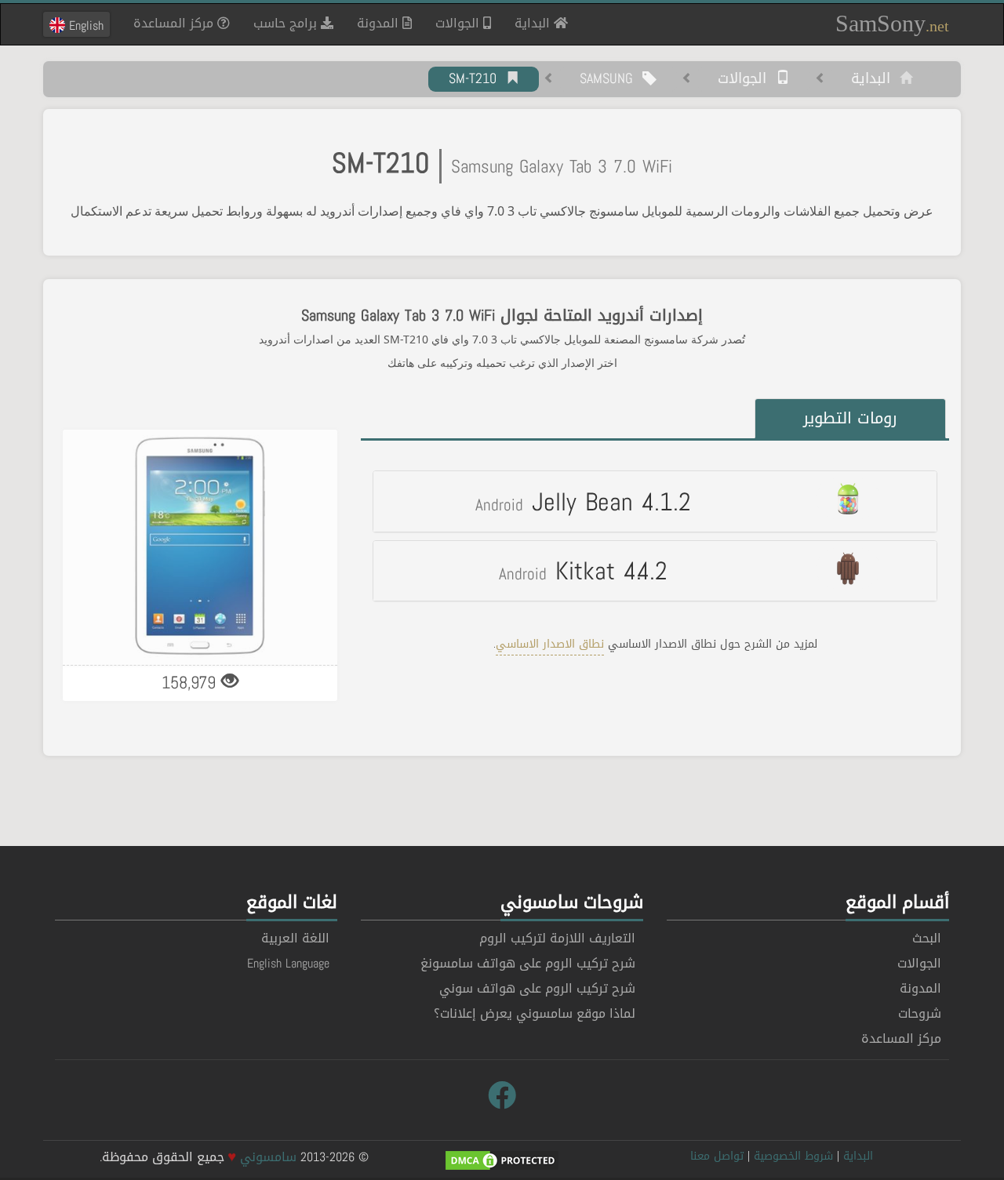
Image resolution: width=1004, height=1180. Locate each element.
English (84, 25)
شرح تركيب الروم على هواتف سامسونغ (527, 963)
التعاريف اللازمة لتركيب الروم (557, 938)
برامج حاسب (287, 23)
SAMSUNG (611, 79)
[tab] (655, 501)
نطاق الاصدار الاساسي (550, 644)
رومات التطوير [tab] (850, 418)
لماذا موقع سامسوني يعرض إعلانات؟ (534, 1013)
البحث (926, 938)
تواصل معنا (717, 1156)
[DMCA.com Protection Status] (502, 1161)
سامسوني (268, 1157)
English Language (288, 963)
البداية (528, 22)
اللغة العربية (295, 938)
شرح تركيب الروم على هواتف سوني (537, 988)
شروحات (919, 1013)
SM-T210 (477, 79)
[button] (655, 501)
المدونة (379, 23)
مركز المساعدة (175, 23)
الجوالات (459, 23)
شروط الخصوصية (793, 1156)
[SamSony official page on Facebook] (502, 1096)
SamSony (892, 23)
